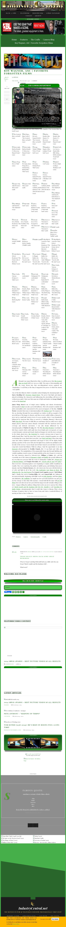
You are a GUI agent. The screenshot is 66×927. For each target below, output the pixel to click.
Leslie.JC (29, 551)
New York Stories (26, 472)
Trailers (9, 655)
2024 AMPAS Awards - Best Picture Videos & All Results (32, 661)
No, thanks (55, 919)
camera (26, 537)
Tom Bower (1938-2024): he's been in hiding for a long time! (31, 726)
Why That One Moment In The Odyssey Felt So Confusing (55, 894)
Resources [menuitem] (36, 13)
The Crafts (15, 80)
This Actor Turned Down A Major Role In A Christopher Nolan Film (7, 878)
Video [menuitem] (27, 16)
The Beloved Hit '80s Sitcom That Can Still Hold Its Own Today (55, 878)
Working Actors (13, 915)
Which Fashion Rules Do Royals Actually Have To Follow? (43, 878)
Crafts (44, 537)
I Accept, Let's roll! (45, 919)
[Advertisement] (33, 607)
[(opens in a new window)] (33, 27)
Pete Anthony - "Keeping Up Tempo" (22, 714)
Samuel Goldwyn (33, 807)
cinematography (35, 537)
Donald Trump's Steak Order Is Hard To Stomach (31, 894)
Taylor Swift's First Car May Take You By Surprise (19, 894)
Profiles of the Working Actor (12, 730)
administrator (10, 664)
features (18, 537)
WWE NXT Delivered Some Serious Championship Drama (43, 894)
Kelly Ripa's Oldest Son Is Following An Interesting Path (19, 878)
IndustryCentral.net (33, 908)
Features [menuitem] (24, 13)
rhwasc (16, 77)
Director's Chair (29, 915)
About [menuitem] (36, 16)
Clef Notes (7, 716)
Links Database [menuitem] (53, 13)
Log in (42, 551)
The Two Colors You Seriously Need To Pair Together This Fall (31, 878)
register (50, 551)
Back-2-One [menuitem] (11, 13)
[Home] (33, 904)
